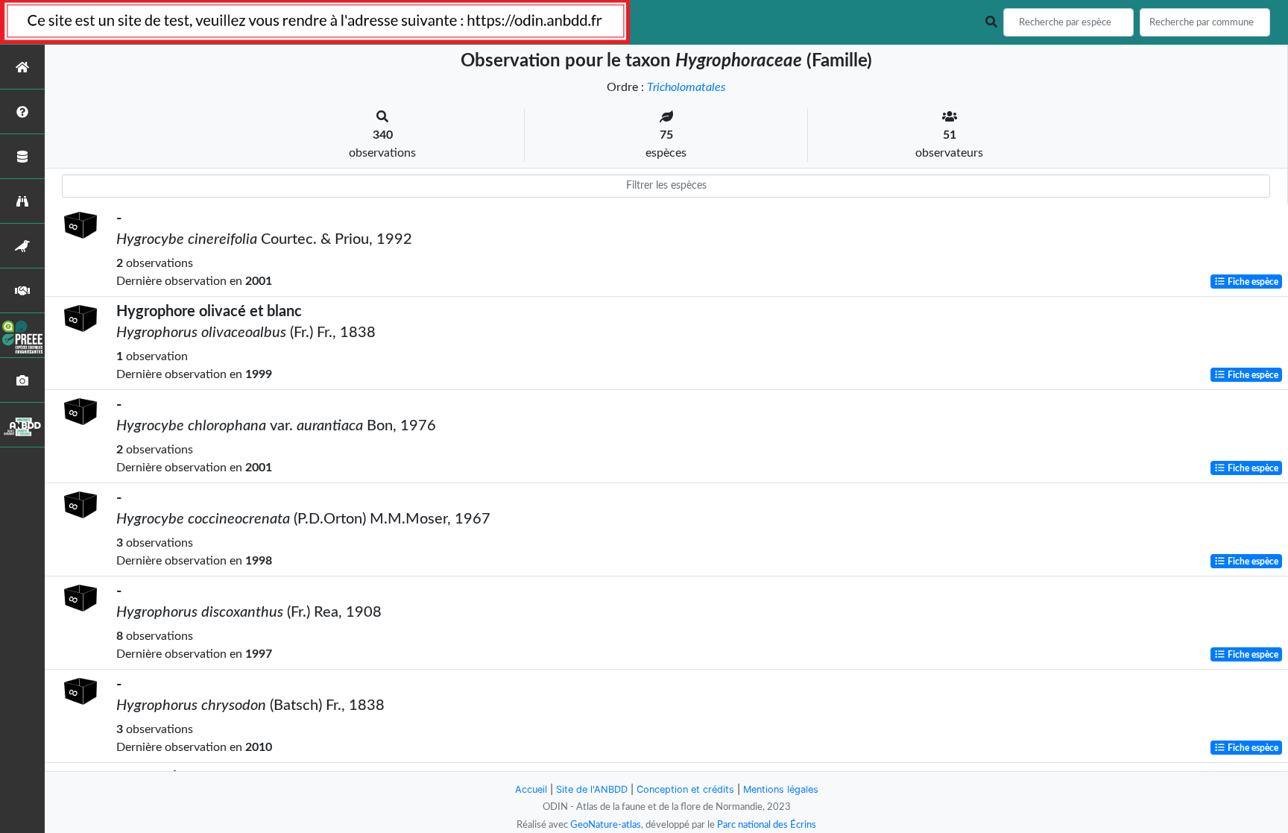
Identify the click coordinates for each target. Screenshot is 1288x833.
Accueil (531, 789)
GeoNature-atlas (605, 824)
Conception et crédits (685, 789)
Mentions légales (780, 789)
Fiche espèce (1251, 281)
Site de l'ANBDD (592, 789)
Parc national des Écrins (766, 824)
